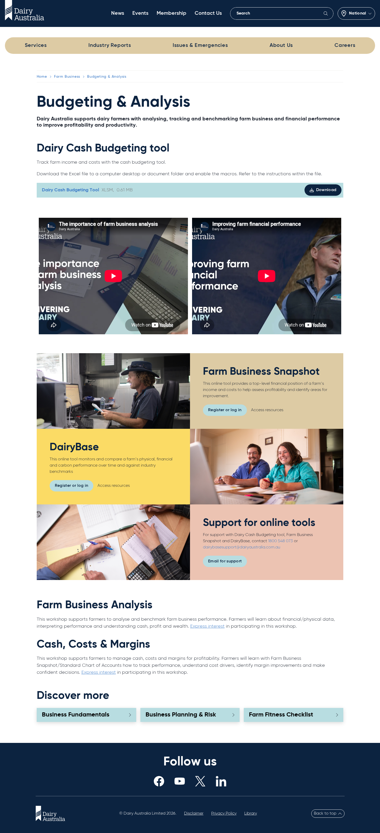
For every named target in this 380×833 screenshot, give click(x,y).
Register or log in (225, 410)
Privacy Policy (224, 814)
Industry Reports (109, 45)
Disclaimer (193, 814)
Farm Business (67, 76)
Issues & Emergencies (200, 45)
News (117, 13)
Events (140, 13)
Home (42, 76)
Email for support (225, 561)
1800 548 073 (281, 541)
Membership (171, 13)
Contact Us (208, 13)
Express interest (207, 626)
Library (250, 814)
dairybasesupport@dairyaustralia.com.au (241, 547)
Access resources (267, 410)
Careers (345, 45)
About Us (281, 45)
